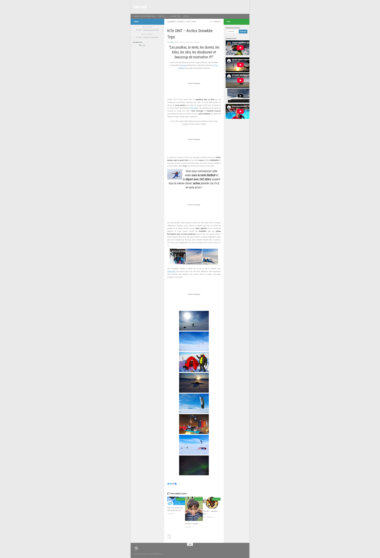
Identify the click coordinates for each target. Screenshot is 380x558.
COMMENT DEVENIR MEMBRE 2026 (144, 16)
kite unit (140, 6)
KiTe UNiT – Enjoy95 (191, 524)
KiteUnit (157, 554)
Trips (188, 22)
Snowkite (181, 22)
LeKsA (172, 42)
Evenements (171, 22)
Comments (216, 22)
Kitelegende (171, 271)
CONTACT (186, 16)
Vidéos (193, 22)
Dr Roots (143, 554)
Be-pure (183, 65)
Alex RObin (194, 108)
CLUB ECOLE (162, 16)
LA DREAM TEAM (175, 16)
